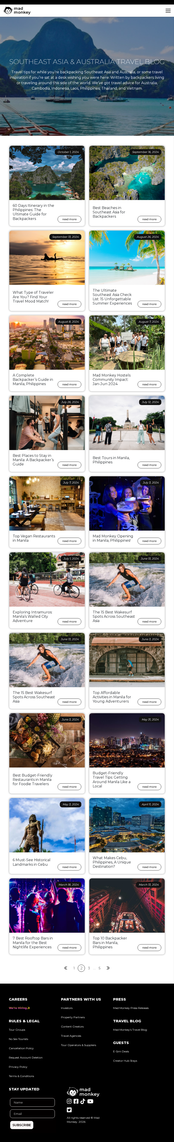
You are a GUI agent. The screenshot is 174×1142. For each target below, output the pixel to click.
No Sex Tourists (18, 1039)
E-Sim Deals (121, 1051)
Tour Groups (17, 1029)
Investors (66, 1008)
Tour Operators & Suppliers (78, 1045)
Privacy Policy (18, 1066)
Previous (65, 968)
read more (69, 219)
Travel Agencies (71, 1035)
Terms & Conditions (21, 1076)
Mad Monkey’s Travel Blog (130, 1029)
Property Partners (73, 1017)
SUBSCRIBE (21, 1125)
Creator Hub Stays (125, 1060)
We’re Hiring (18, 1008)
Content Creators (72, 1026)
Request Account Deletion (26, 1057)
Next (108, 968)
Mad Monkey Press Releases (131, 1008)
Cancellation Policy (21, 1048)
